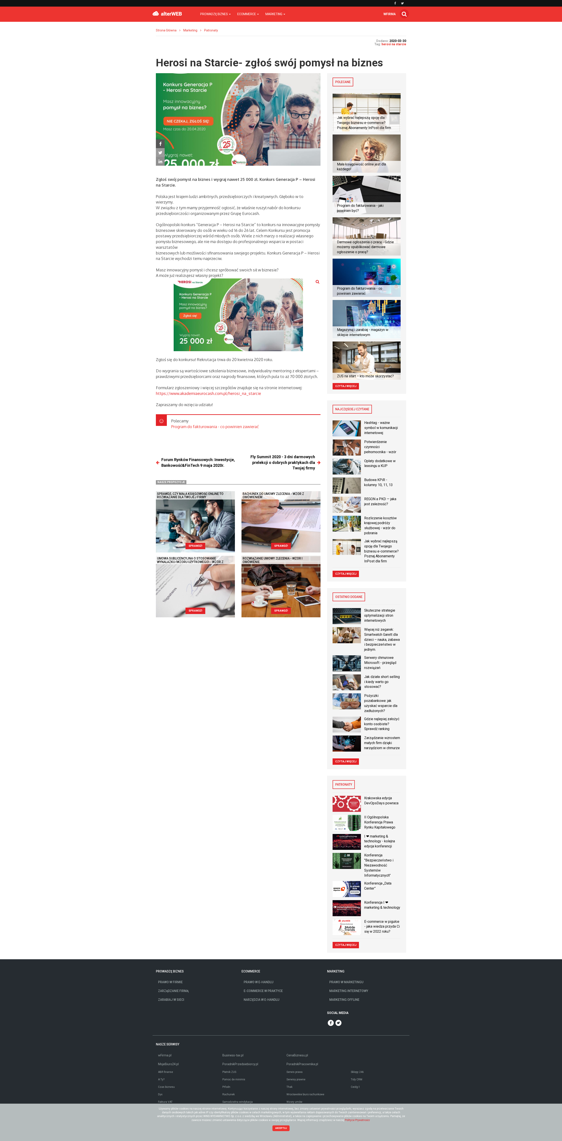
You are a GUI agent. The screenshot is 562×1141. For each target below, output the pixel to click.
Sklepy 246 (357, 1072)
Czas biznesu (166, 1086)
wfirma (390, 14)
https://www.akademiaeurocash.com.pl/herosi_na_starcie (208, 393)
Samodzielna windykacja (237, 1101)
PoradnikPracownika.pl (302, 1064)
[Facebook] (160, 143)
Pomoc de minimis (233, 1079)
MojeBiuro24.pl (168, 1064)
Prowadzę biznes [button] (214, 14)
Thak (289, 1086)
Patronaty (211, 30)
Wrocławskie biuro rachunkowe (305, 1094)
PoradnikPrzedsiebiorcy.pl (240, 1064)
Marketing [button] (274, 14)
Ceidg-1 (355, 1086)
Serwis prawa (294, 1072)
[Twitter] (160, 152)
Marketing (190, 30)
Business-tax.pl (232, 1055)
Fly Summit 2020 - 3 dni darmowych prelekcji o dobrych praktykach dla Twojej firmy (282, 462)
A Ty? (161, 1079)
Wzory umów (294, 1101)
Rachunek (228, 1094)
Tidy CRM (356, 1079)
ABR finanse (165, 1072)
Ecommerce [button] (247, 14)
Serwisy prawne (295, 1079)
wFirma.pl (164, 1055)
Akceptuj (281, 1128)
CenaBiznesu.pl (297, 1055)
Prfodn (226, 1086)
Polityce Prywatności (357, 1120)
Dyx (160, 1094)
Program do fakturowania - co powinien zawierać (215, 426)
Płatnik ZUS (229, 1072)
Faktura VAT (165, 1101)
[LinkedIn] (160, 161)
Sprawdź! (195, 545)
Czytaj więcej (345, 386)
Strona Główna (166, 30)
